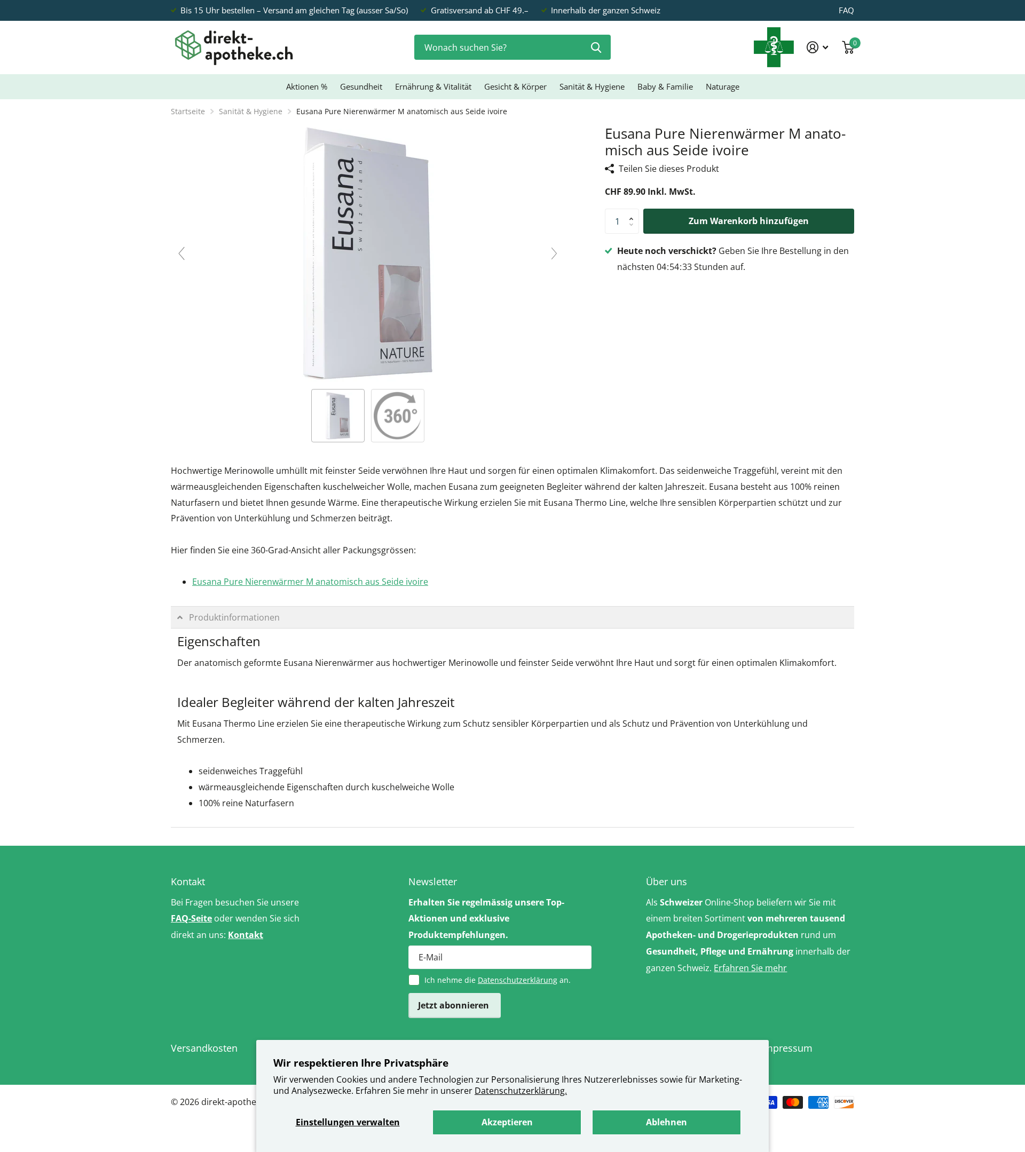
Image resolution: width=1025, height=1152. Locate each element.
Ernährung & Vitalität (433, 86)
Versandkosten (204, 1048)
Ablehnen (666, 1122)
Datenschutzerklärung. (521, 1091)
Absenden (596, 47)
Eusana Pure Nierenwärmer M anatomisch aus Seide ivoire (310, 581)
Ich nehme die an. (497, 980)
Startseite (188, 111)
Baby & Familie (665, 86)
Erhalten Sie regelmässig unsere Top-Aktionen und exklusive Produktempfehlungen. (486, 918)
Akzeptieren (507, 1122)
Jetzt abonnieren (454, 1005)
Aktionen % (306, 86)
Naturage (722, 86)
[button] (633, 212)
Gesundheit (361, 86)
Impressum (787, 1048)
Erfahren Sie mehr (750, 968)
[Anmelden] (818, 47)
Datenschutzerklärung (517, 980)
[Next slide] (554, 253)
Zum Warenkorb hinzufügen (749, 221)
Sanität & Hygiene (592, 86)
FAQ (846, 10)
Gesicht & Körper (515, 86)
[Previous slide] (181, 253)
